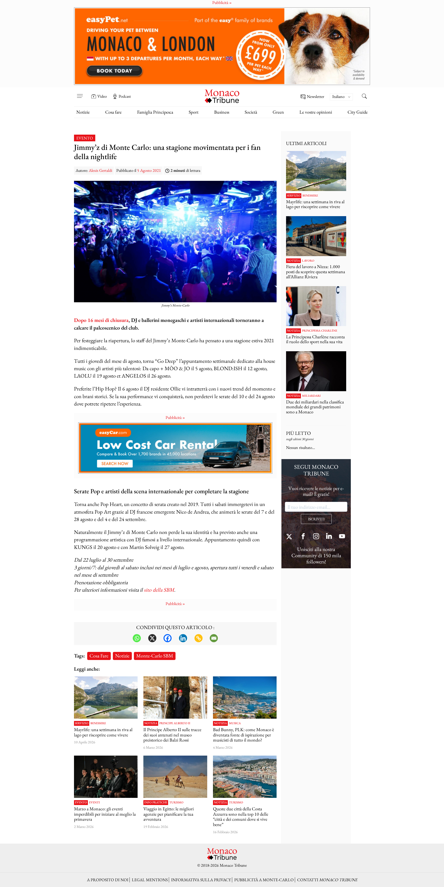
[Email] (214, 638)
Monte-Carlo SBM (154, 655)
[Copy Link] (198, 638)
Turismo (176, 802)
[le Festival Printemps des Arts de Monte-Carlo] (106, 777)
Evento (84, 138)
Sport (193, 112)
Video (102, 96)
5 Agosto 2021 (149, 170)
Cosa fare (113, 112)
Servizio (81, 723)
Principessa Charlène (319, 330)
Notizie (83, 112)
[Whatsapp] (137, 638)
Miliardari (311, 395)
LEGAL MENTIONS (150, 879)
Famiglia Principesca (155, 112)
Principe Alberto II (174, 723)
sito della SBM (159, 589)
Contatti (327, 879)
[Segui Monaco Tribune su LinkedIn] (329, 537)
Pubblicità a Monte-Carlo (264, 879)
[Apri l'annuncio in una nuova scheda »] (222, 46)
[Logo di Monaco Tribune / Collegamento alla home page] (222, 95)
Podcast (125, 96)
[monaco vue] (245, 697)
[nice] (245, 777)
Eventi (94, 802)
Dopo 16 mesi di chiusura (101, 320)
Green (278, 112)
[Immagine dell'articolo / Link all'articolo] (106, 697)
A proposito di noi (107, 879)
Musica (235, 723)
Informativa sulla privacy (201, 879)
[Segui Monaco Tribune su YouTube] (342, 537)
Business (221, 112)
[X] (152, 638)
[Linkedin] (183, 638)
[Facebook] (167, 638)
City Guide (358, 112)
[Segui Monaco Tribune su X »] (290, 537)
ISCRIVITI (316, 519)
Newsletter (315, 96)
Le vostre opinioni (315, 112)
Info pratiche (155, 802)
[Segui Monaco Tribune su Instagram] (316, 537)
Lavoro (308, 260)
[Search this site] (364, 97)
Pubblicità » (175, 417)
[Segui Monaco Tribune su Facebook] (303, 537)
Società (251, 112)
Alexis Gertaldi (100, 170)
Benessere (98, 723)
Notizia (150, 723)
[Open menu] (80, 93)
